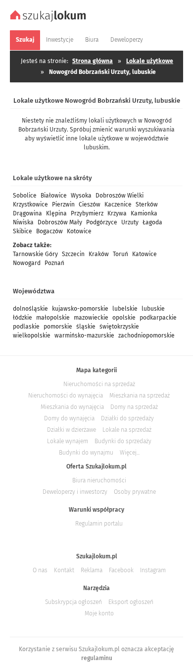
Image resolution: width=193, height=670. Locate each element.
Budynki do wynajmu (86, 452)
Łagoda (152, 222)
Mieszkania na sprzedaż (139, 395)
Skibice (22, 231)
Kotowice (79, 231)
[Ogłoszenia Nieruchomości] (49, 20)
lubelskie (125, 308)
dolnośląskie (30, 308)
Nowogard (27, 263)
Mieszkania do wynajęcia (72, 406)
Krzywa (117, 213)
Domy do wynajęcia (69, 418)
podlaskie (26, 326)
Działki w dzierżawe (71, 429)
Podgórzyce (101, 222)
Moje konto (99, 613)
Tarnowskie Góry (35, 254)
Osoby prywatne (135, 491)
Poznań (54, 263)
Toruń (120, 254)
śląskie (86, 326)
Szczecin (73, 254)
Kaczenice (118, 204)
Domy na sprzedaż (134, 406)
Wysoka (81, 195)
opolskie (124, 317)
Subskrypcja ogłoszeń (73, 602)
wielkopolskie (31, 335)
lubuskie (153, 308)
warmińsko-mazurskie (84, 335)
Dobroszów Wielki (120, 195)
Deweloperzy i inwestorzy (75, 491)
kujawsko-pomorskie (80, 308)
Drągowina (27, 213)
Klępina (56, 213)
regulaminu (96, 658)
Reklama (91, 570)
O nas (40, 570)
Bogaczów (49, 231)
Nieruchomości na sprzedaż (99, 384)
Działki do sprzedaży (127, 418)
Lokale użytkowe (149, 61)
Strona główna (92, 61)
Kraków (99, 254)
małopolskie (53, 317)
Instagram (153, 570)
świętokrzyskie (119, 326)
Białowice (54, 195)
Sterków (147, 204)
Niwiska (23, 222)
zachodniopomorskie (146, 335)
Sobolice (25, 195)
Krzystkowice (30, 204)
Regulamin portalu (99, 523)
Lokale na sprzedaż (126, 429)
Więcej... (130, 452)
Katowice (144, 254)
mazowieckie (91, 317)
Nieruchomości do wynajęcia (65, 395)
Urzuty (130, 222)
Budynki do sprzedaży (123, 441)
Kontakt (64, 570)
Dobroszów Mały (60, 222)
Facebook (121, 570)
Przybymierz (87, 213)
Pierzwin (63, 204)
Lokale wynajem (67, 441)
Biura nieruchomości (99, 480)
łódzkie (22, 317)
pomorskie (58, 326)
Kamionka (144, 213)
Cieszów (89, 204)
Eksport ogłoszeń (130, 602)
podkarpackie (158, 317)
